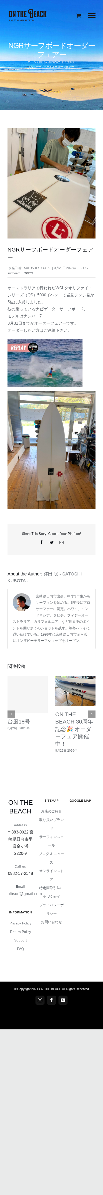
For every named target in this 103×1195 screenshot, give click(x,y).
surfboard (14, 273)
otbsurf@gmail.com (25, 894)
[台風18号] (28, 694)
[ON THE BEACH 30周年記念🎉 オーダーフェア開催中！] (75, 691)
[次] (92, 714)
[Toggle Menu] (91, 15)
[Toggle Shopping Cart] (78, 15)
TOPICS (27, 273)
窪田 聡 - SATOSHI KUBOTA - (31, 268)
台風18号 (19, 722)
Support (20, 940)
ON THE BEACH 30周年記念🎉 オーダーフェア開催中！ (74, 729)
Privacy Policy (20, 923)
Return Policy (20, 932)
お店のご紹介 (51, 811)
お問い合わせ (51, 922)
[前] (11, 714)
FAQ (20, 949)
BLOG (84, 268)
